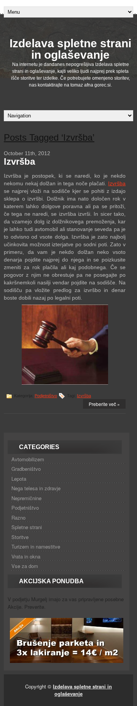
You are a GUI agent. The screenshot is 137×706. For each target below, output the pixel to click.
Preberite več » (104, 404)
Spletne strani (26, 527)
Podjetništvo (46, 395)
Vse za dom (24, 566)
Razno (18, 517)
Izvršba (19, 161)
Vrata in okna (25, 556)
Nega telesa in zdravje (36, 488)
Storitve (20, 537)
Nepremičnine (26, 498)
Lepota (18, 478)
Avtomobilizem (27, 459)
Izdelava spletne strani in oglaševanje (70, 49)
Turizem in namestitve (35, 546)
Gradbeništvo (26, 468)
